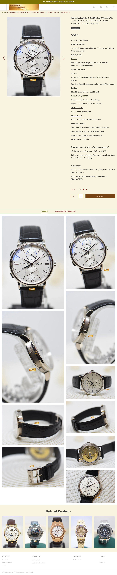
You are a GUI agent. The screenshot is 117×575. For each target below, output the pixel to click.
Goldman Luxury (8, 572)
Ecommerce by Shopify (26, 572)
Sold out (100, 196)
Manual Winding (7, 562)
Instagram (78, 559)
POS (16, 572)
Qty (74, 196)
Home (4, 12)
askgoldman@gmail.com (39, 563)
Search (101, 559)
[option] (33, 56)
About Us (102, 562)
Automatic (5, 559)
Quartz (4, 564)
